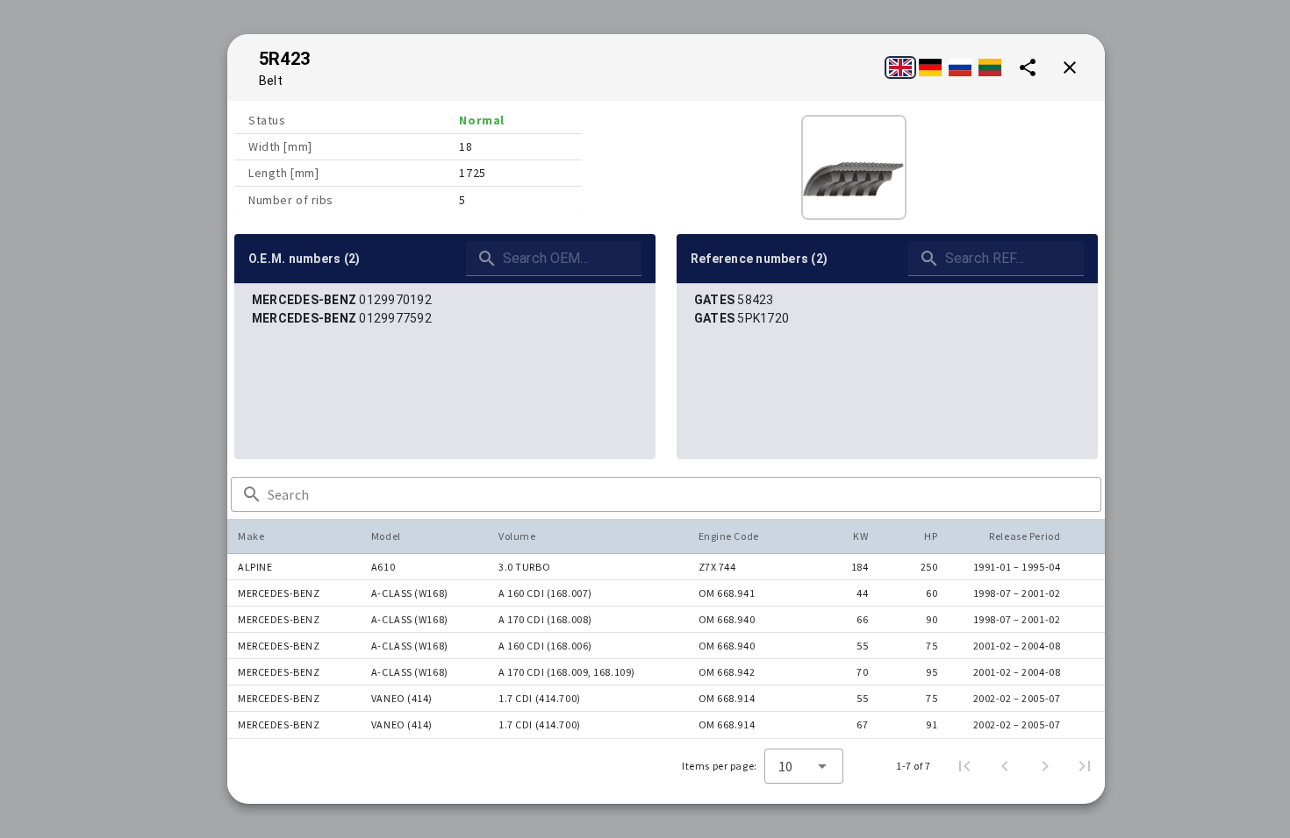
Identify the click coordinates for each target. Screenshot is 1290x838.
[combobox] (803, 766)
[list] (445, 309)
